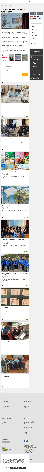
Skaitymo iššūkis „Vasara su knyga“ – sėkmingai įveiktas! (13, 205)
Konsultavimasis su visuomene (29, 422)
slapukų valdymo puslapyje (11, 464)
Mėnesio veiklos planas (36, 63)
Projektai (35, 54)
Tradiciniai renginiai (6, 407)
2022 (34, 46)
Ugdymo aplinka (5, 401)
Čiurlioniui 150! (5, 307)
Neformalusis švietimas (28, 401)
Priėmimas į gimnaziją (6, 410)
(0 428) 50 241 (27, 448)
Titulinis (2, 5)
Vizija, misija (5, 402)
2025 (34, 38)
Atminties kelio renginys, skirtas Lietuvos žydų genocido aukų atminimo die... (14, 274)
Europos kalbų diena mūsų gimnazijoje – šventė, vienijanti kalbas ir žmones (13, 240)
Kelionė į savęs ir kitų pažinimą (8, 138)
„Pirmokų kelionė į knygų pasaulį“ (9, 171)
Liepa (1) (34, 26)
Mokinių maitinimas (37, 71)
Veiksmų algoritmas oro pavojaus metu (37, 51)
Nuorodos (26, 418)
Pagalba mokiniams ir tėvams (28, 402)
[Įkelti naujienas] (12, 1)
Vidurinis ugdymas (27, 400)
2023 (34, 43)
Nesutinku (15, 467)
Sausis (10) (35, 35)
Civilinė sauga (26, 431)
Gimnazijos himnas (6, 406)
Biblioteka (35, 56)
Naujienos (6, 5)
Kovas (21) (35, 32)
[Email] (27, 441)
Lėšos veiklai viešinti (6, 421)
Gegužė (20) (35, 29)
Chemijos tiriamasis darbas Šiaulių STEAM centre (12, 104)
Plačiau (25, 116)
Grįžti (4, 80)
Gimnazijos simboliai (6, 405)
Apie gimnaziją (5, 400)
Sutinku (22, 467)
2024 (34, 40)
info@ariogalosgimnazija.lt (29, 449)
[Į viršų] (31, 459)
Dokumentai (35, 59)
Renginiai (10, 5)
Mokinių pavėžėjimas (37, 74)
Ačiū (25, 74)
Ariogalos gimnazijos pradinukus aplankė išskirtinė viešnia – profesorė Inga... (14, 375)
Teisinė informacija (27, 432)
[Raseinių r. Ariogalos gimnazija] (3, 1)
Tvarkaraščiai (7, 394)
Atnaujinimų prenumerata (36, 78)
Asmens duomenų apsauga (28, 421)
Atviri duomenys (26, 433)
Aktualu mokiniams (27, 428)
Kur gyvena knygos (6, 341)
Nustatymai (7, 467)
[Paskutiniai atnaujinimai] (21, 1)
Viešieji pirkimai (5, 423)
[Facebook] (24, 441)
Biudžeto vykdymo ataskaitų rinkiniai (8, 418)
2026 (34, 22)
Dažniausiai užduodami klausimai (29, 423)
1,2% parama (35, 66)
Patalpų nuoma (26, 406)
